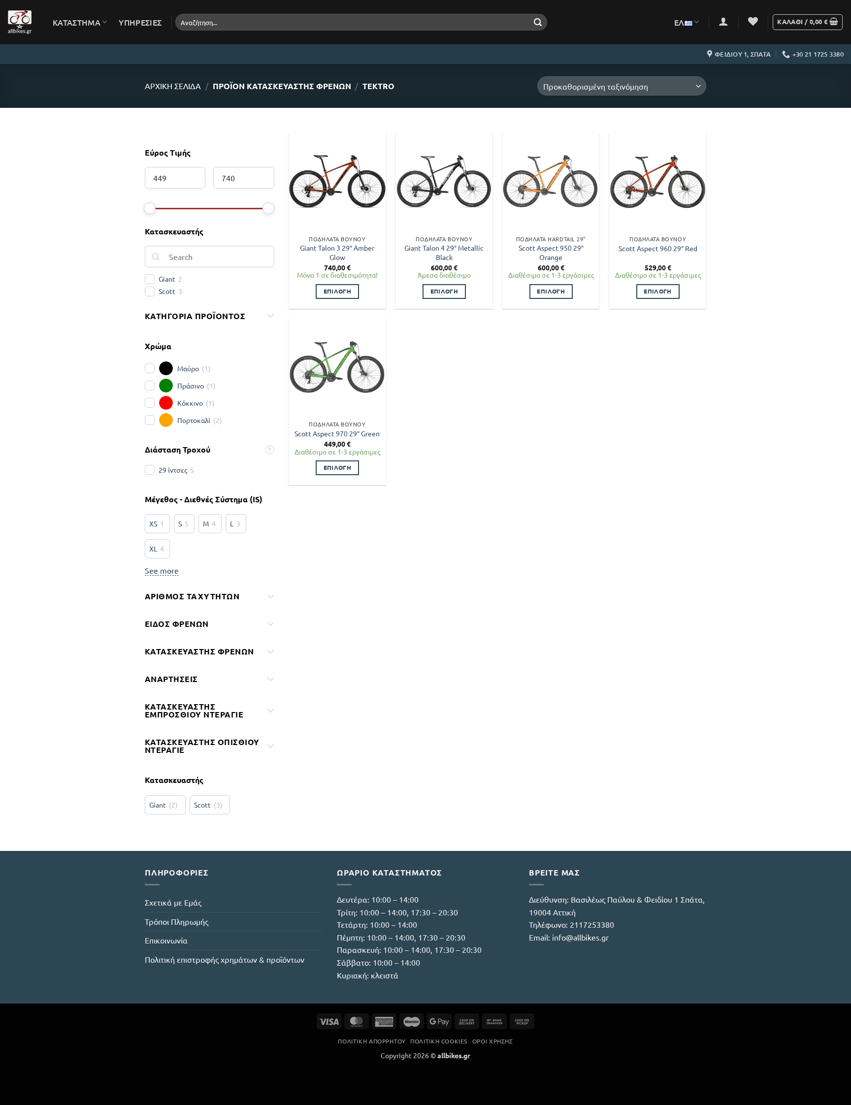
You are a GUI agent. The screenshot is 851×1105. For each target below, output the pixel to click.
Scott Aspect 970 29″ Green (337, 433)
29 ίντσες (173, 469)
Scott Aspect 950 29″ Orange (551, 252)
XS (153, 523)
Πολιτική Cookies (438, 1041)
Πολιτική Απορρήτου (371, 1041)
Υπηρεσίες (140, 22)
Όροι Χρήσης (492, 1041)
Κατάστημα (76, 22)
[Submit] (537, 22)
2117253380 (592, 924)
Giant (167, 278)
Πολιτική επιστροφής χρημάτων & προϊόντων (224, 959)
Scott (167, 291)
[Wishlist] (753, 21)
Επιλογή (337, 291)
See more (162, 570)
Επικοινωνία (166, 940)
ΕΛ (679, 22)
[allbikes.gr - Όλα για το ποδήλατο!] (19, 22)
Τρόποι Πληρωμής (176, 921)
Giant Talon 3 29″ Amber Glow (337, 252)
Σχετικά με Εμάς (173, 902)
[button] (723, 21)
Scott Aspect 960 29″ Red (658, 248)
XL (153, 548)
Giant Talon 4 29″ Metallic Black (444, 252)
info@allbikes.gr (580, 937)
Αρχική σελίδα (173, 86)
